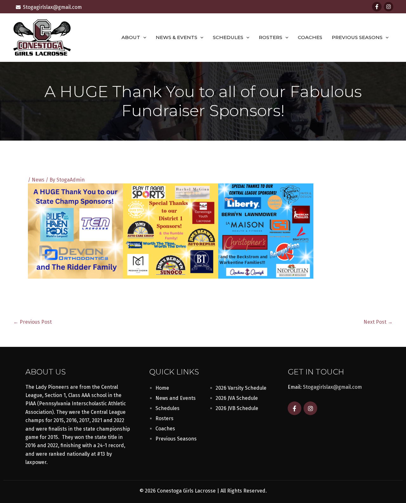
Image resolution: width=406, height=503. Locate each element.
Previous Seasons (357, 37)
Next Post (378, 322)
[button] (143, 37)
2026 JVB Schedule (237, 408)
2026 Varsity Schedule (241, 388)
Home (162, 388)
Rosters (270, 37)
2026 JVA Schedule (237, 398)
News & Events (176, 37)
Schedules (228, 37)
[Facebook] (377, 6)
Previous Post (32, 322)
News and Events (175, 398)
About (130, 37)
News (38, 180)
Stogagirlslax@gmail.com (332, 387)
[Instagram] (388, 6)
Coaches (310, 37)
